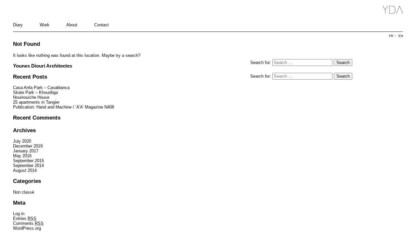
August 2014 (25, 170)
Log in (18, 213)
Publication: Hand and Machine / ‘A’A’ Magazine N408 (63, 107)
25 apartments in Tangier (36, 102)
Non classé (23, 192)
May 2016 (22, 155)
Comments (28, 223)
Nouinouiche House (31, 97)
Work (44, 24)
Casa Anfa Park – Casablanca (41, 87)
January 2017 (25, 150)
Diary (18, 24)
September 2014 (28, 165)
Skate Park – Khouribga (35, 92)
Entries (24, 218)
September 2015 (28, 160)
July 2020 (22, 141)
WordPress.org (27, 228)
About (71, 24)
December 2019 (28, 146)
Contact (101, 24)
